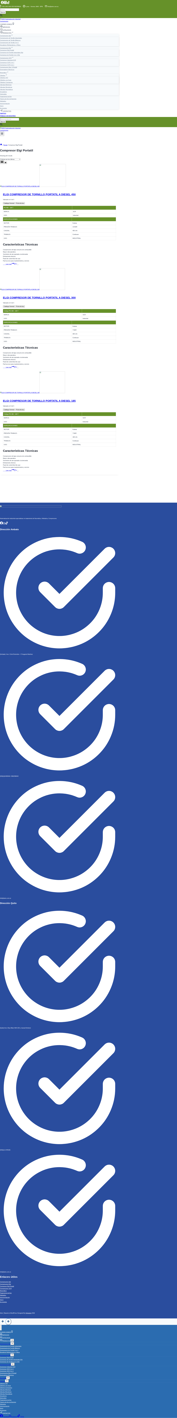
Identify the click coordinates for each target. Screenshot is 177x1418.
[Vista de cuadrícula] (2, 162)
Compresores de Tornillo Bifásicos (10, 40)
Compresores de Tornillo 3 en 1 (9, 42)
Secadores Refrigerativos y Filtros (10, 45)
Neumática (3, 1291)
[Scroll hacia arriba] (2, 1322)
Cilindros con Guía (5, 80)
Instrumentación (5, 103)
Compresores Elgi (5, 1284)
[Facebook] (2, 3)
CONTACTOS (6, 111)
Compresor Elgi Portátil (7, 50)
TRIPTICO (3, 113)
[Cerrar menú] (1, 1327)
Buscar (3, 122)
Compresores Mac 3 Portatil (8, 67)
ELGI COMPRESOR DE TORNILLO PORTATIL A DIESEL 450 (39, 194)
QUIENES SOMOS (6, 24)
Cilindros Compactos (6, 82)
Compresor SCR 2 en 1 (7, 62)
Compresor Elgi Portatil (7, 1286)
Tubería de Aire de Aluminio (8, 99)
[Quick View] (5, 264)
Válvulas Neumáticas (6, 89)
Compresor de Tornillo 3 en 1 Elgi (10, 55)
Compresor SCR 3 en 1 (7, 65)
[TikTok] (8, 3)
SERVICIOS (6, 27)
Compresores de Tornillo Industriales (11, 38)
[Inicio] (1, 145)
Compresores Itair (5, 1282)
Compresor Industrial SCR (8, 60)
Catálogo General (9, 203)
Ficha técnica (20, 203)
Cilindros (2, 1381)
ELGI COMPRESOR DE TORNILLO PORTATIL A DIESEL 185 (39, 400)
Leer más (9, 264)
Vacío (1, 106)
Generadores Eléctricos (7, 69)
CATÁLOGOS (6, 30)
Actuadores (3, 92)
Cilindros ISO (4, 77)
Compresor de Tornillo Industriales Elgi (11, 52)
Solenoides (3, 94)
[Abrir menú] (2, 134)
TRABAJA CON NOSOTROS (8, 116)
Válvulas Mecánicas (6, 87)
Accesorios (3, 108)
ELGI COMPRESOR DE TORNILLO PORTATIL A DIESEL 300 (39, 297)
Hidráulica (3, 101)
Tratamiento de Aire (6, 96)
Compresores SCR (6, 1288)
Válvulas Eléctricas (6, 85)
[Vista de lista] (5, 163)
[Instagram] (5, 3)
